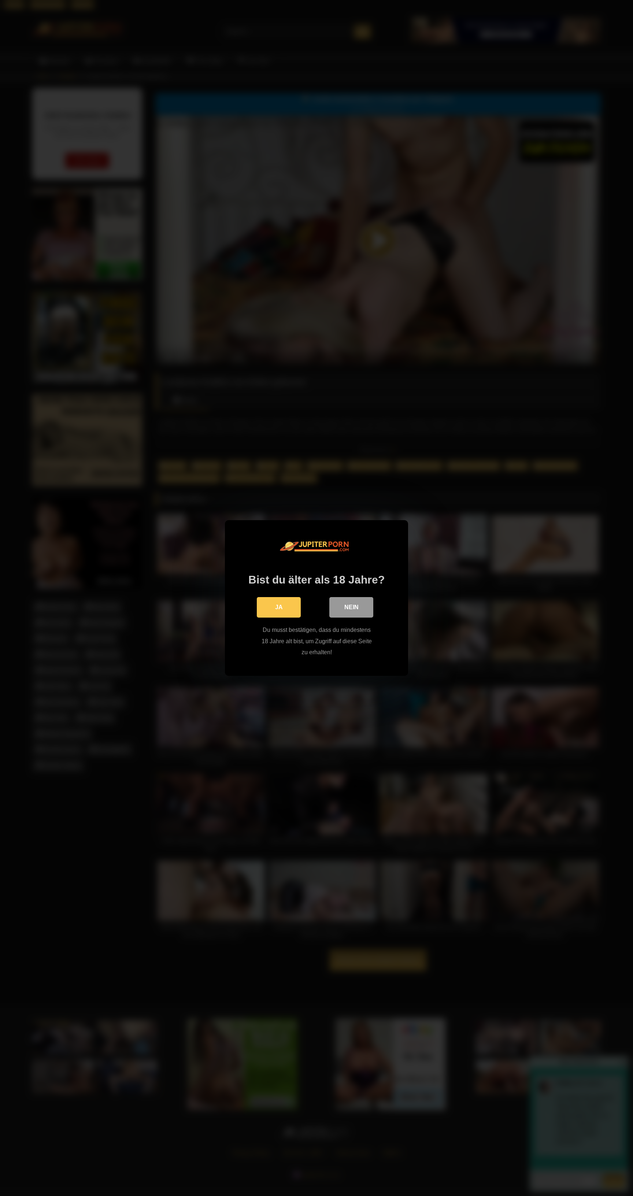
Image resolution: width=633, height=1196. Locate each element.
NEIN (351, 607)
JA (279, 607)
